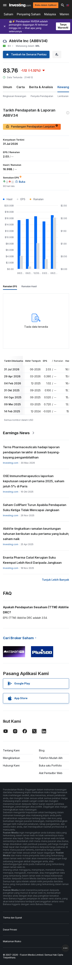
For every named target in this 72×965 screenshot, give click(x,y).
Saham (8, 14)
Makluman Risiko (12, 941)
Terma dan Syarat (12, 917)
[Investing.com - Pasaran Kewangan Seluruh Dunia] (20, 5)
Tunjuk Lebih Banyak (55, 579)
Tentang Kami (11, 750)
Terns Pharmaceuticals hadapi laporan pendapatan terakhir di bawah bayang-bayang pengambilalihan (31, 452)
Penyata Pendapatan (42, 96)
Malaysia (50, 14)
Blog (41, 750)
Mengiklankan (11, 757)
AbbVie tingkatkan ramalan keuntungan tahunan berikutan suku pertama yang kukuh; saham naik (36, 534)
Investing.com (10, 462)
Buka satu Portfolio (50, 765)
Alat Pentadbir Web (50, 773)
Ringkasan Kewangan (14, 96)
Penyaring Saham (28, 14)
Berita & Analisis (41, 87)
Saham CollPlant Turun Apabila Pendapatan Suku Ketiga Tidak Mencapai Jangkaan (34, 507)
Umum (7, 87)
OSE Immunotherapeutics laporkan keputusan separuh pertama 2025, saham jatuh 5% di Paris (33, 481)
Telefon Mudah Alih (51, 757)
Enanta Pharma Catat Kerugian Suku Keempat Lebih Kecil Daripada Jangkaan (32, 560)
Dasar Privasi (10, 929)
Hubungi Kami (11, 765)
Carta (20, 87)
